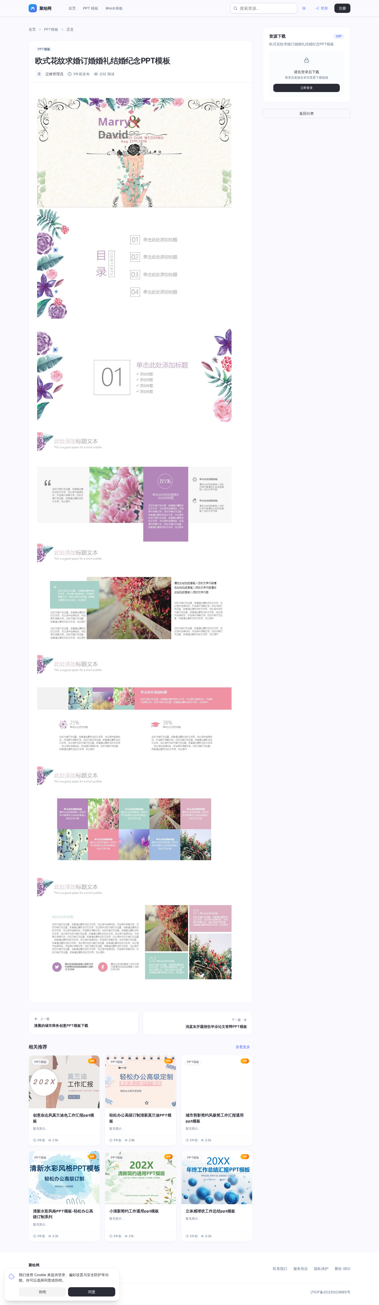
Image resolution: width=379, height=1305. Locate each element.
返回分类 (306, 113)
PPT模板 (51, 29)
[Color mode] (304, 8)
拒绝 (42, 1292)
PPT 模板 (90, 8)
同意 (91, 1292)
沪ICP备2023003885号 (330, 1292)
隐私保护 (321, 1268)
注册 (342, 8)
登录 (324, 8)
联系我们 (280, 1268)
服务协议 (300, 1268)
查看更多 (243, 1047)
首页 (72, 8)
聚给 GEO (342, 1268)
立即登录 (306, 88)
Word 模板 (114, 8)
